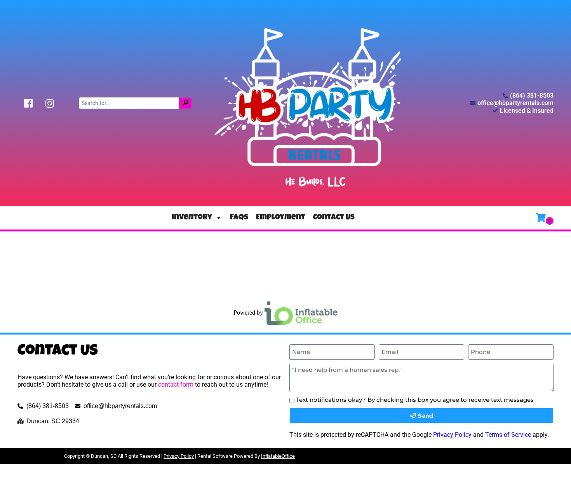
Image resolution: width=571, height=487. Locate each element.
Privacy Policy (452, 434)
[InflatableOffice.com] (301, 312)
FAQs (239, 218)
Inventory (192, 218)
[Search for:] (130, 102)
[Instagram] (49, 103)
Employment (280, 218)
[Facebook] (28, 103)
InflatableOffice (278, 456)
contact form (175, 384)
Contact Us (334, 218)
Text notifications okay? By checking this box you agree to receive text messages (415, 399)
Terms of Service (508, 434)
